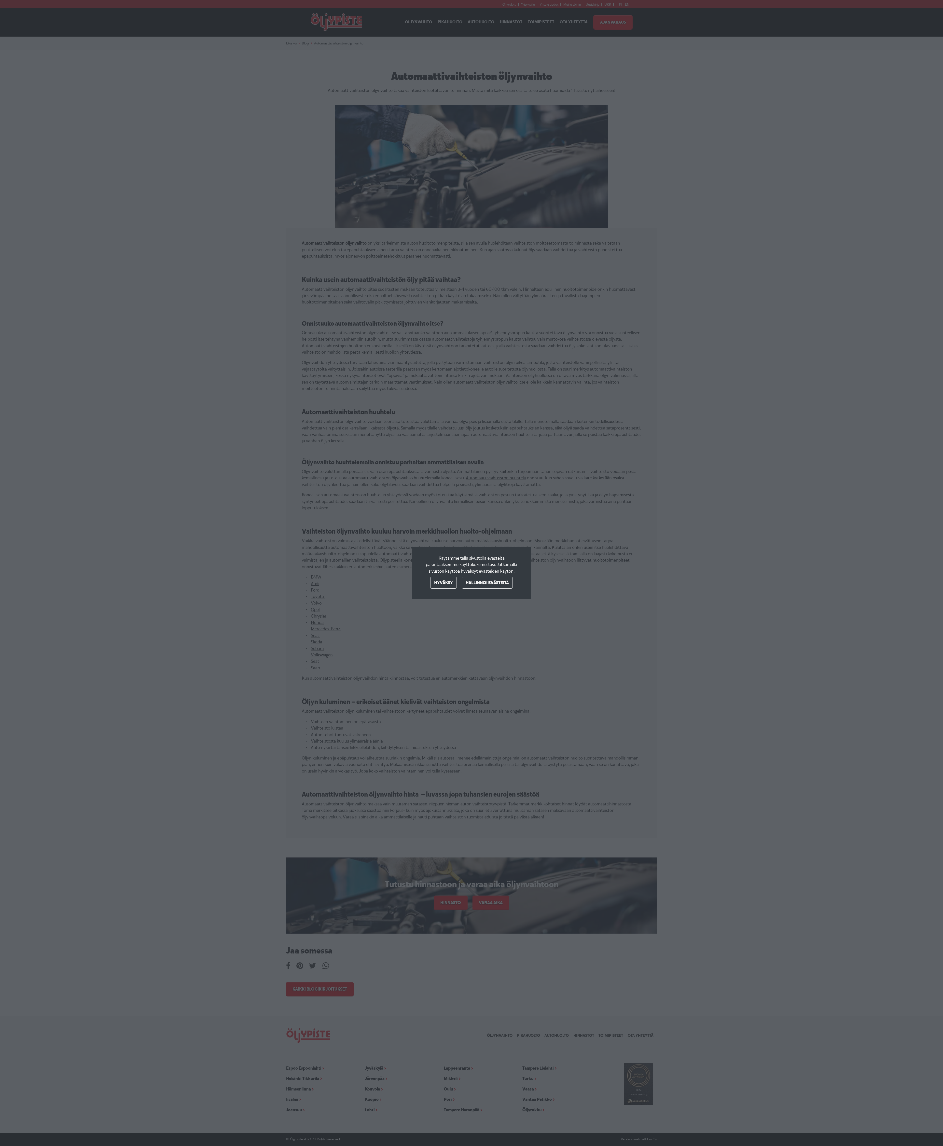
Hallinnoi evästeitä (487, 583)
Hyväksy (443, 583)
